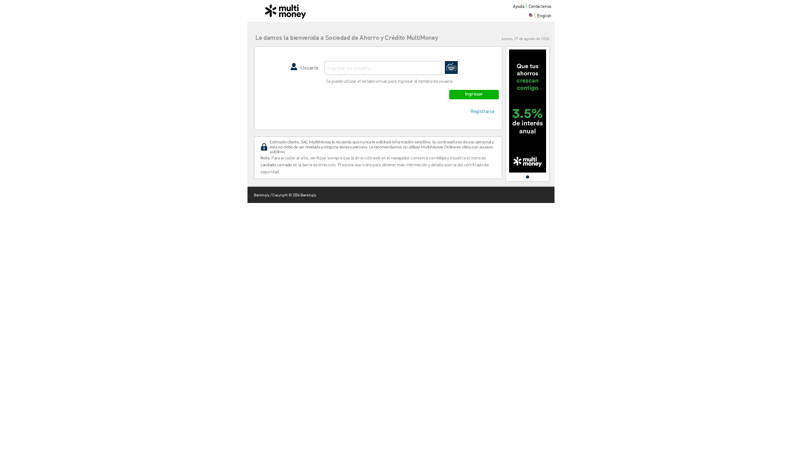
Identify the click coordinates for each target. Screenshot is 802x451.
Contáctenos (540, 6)
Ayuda (518, 6)
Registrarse (483, 111)
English (544, 15)
